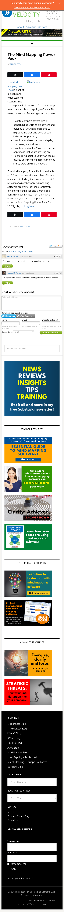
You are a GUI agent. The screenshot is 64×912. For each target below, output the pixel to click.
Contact (42, 27)
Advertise (31, 27)
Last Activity (27, 251)
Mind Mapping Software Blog (21, 12)
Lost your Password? (21, 878)
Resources (25, 226)
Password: (13, 852)
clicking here (27, 206)
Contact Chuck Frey (18, 816)
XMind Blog (13, 738)
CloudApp (38, 895)
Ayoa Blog (13, 747)
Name (4, 320)
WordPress (33, 904)
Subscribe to (7, 332)
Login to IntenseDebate (8, 316)
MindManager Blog (17, 752)
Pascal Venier (12, 256)
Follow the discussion (60, 246)
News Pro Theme (35, 900)
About (20, 27)
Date (11, 251)
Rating (18, 251)
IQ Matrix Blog (15, 766)
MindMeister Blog (17, 728)
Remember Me (18, 863)
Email (24, 320)
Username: (13, 841)
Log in (44, 904)
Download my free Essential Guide (32, 7)
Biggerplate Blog (16, 723)
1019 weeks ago (26, 257)
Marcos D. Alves (14, 273)
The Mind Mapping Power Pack (16, 86)
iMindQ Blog (14, 733)
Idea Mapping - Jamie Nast (22, 757)
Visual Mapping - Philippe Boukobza (27, 762)
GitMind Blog (14, 743)
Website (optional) (50, 320)
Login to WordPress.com (25, 316)
